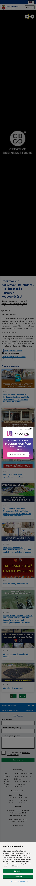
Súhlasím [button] (18, 871)
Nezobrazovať (24, 429)
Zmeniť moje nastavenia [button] (18, 881)
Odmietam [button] (18, 876)
